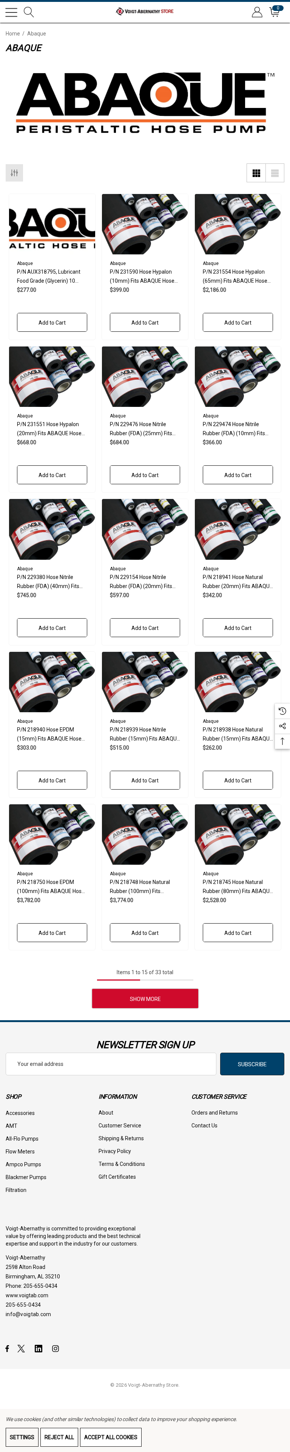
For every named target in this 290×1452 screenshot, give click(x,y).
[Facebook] (7, 1348)
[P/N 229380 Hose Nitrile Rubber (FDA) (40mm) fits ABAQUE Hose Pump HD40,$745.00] (52, 529)
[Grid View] (256, 172)
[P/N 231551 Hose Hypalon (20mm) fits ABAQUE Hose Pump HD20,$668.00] (52, 376)
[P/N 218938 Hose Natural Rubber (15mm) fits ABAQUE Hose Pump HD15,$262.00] (238, 682)
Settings (22, 1437)
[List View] (274, 172)
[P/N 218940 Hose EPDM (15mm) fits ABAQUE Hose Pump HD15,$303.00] (52, 682)
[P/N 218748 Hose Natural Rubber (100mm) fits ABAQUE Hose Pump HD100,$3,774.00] (145, 834)
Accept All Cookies (110, 1437)
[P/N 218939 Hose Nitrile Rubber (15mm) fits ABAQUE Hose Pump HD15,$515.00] (145, 682)
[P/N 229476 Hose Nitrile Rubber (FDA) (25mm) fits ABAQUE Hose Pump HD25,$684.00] (145, 376)
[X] (22, 1348)
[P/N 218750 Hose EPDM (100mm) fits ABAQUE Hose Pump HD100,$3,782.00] (52, 834)
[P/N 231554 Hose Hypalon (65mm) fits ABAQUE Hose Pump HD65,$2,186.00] (238, 224)
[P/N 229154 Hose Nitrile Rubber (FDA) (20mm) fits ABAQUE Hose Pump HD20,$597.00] (145, 529)
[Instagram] (56, 1348)
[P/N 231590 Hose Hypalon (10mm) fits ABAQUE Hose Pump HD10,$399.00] (145, 224)
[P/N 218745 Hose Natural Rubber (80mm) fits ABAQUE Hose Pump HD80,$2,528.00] (238, 834)
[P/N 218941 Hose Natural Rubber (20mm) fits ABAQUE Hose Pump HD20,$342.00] (238, 529)
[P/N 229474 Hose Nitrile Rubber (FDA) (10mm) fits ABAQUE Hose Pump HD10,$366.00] (238, 376)
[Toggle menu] (11, 12)
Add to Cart (52, 323)
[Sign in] (256, 12)
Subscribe (252, 1064)
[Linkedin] (40, 1348)
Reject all (59, 1437)
